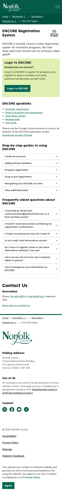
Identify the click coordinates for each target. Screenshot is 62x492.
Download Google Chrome (17, 135)
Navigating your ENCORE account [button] (24, 183)
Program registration (17, 109)
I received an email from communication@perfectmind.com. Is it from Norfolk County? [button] (27, 213)
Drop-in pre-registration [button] (18, 176)
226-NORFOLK (36, 296)
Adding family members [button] (18, 163)
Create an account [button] (15, 156)
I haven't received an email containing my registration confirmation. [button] (28, 225)
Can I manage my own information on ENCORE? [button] (26, 269)
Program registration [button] (16, 169)
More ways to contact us (16, 305)
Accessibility (9, 436)
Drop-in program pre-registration (24, 112)
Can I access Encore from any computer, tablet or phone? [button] (28, 259)
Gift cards (11, 122)
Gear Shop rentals (15, 115)
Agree (8, 485)
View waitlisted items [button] (16, 190)
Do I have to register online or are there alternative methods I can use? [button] (27, 249)
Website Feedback (13, 455)
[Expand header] (57, 7)
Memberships (12, 119)
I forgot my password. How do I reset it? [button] (27, 233)
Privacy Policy (31, 477)
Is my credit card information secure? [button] (26, 240)
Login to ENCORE (17, 88)
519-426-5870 (17, 296)
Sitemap (7, 449)
